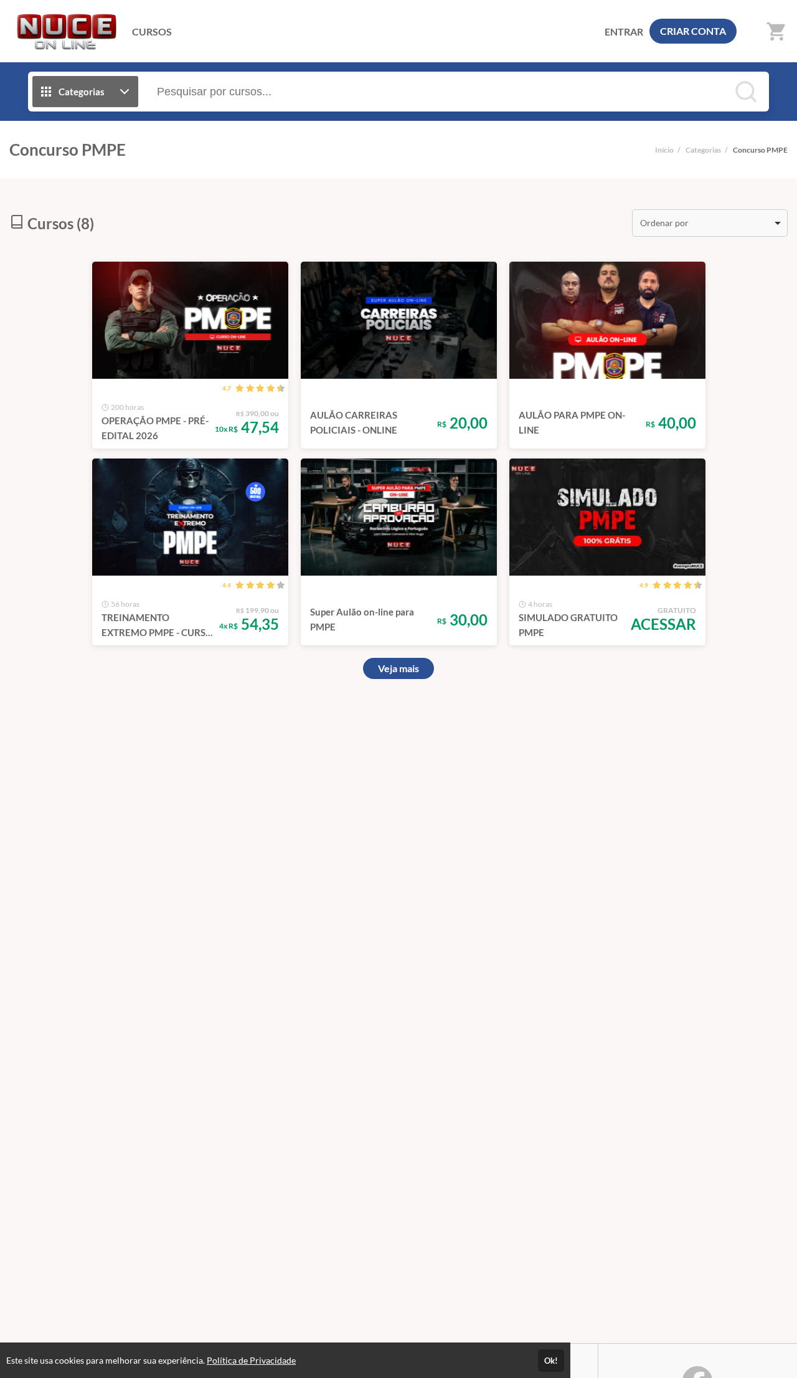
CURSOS (152, 31)
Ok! (551, 1361)
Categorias (703, 149)
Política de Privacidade (251, 1360)
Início (664, 149)
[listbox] (710, 223)
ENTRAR (624, 31)
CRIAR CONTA (693, 31)
